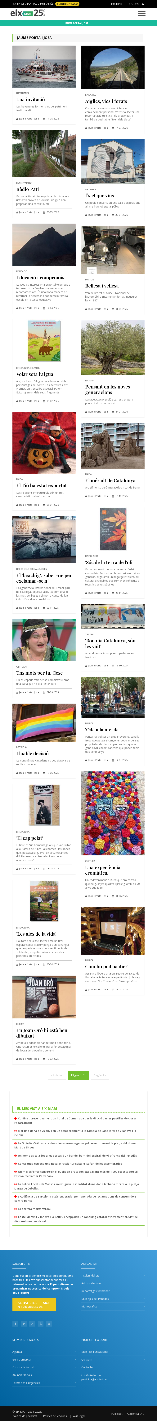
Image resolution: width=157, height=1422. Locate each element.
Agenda (17, 1351)
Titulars (133, 3)
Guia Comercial (21, 1359)
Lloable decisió (32, 753)
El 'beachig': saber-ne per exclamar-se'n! (44, 578)
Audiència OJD (136, 1414)
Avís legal (79, 1416)
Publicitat (117, 1414)
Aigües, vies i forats (106, 101)
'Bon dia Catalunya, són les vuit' (110, 643)
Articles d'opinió (91, 1283)
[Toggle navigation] (141, 13)
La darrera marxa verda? (34, 1209)
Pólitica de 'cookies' (55, 1416)
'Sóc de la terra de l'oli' (109, 562)
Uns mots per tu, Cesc (39, 672)
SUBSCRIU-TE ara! (67, 3)
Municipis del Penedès (95, 1299)
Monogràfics (89, 1306)
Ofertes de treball (23, 1367)
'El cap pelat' (29, 838)
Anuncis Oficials (22, 1375)
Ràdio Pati (27, 189)
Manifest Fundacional (94, 1351)
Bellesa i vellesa (102, 285)
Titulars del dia (90, 1275)
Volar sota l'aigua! (35, 374)
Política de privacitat (24, 1416)
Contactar (87, 1367)
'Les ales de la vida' (36, 933)
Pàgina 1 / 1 (78, 1075)
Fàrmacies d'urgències (26, 1383)
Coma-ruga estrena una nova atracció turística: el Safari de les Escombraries (70, 1163)
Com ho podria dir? (106, 966)
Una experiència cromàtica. (102, 870)
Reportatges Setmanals (95, 1291)
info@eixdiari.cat (91, 1375)
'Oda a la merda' (102, 729)
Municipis (116, 3)
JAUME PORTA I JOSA (77, 23)
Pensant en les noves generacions (107, 389)
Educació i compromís (40, 277)
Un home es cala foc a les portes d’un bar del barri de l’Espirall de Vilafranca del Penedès (77, 1155)
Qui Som (86, 1359)
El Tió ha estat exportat (41, 485)
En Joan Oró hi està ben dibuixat (41, 1033)
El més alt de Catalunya (110, 480)
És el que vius (99, 195)
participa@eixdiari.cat (94, 1379)
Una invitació (30, 99)
